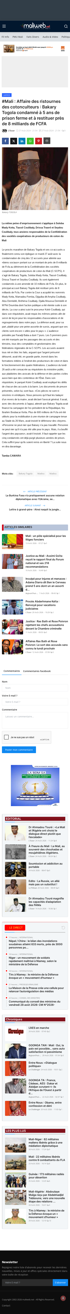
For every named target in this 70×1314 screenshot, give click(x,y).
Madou (40, 473)
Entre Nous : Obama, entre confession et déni (45, 1104)
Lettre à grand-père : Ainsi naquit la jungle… (35, 509)
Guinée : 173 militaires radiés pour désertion (46, 1175)
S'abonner (60, 1282)
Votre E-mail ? (9, 695)
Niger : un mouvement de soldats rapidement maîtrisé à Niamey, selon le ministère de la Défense (32, 961)
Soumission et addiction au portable (46, 865)
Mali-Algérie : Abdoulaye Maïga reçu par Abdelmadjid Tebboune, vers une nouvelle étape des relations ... (47, 1196)
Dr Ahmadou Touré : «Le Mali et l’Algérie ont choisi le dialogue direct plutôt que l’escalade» (47, 832)
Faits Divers (33, 36)
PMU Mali (18, 36)
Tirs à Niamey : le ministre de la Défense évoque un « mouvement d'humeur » (33, 976)
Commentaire (9, 709)
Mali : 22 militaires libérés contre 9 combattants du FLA (47, 1158)
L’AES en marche (39, 1027)
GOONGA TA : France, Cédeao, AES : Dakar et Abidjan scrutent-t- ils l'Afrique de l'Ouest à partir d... (45, 1086)
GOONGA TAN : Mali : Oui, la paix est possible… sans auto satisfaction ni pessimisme (47, 1048)
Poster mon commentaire (19, 749)
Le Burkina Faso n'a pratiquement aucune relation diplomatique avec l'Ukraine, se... (35, 497)
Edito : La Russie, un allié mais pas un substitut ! (44, 882)
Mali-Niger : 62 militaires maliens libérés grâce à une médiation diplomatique (45, 1142)
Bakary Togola (25, 473)
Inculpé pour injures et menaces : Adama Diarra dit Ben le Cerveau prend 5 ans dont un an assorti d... (46, 584)
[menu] (4, 26)
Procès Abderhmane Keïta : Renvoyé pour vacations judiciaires (42, 605)
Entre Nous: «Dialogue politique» (43, 1064)
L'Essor (29, 612)
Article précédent (37, 491)
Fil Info (5, 36)
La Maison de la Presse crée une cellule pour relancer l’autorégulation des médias (36, 989)
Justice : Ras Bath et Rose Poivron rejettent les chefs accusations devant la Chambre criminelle (47, 625)
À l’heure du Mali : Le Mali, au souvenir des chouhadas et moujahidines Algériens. (47, 849)
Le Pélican (33, 888)
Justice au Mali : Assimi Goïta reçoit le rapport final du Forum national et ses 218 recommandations (45, 561)
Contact (6, 1305)
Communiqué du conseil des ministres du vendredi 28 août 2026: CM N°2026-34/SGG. (34, 1005)
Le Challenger (34, 1069)
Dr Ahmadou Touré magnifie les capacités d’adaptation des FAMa (46, 902)
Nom (4, 681)
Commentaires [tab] (12, 670)
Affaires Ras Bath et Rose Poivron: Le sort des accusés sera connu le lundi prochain (47, 645)
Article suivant (33, 505)
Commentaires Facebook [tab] (37, 671)
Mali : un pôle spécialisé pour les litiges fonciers (46, 537)
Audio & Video (50, 36)
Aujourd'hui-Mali (32, 593)
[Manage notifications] (63, 1298)
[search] (66, 26)
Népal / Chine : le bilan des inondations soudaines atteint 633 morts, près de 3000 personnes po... (36, 944)
